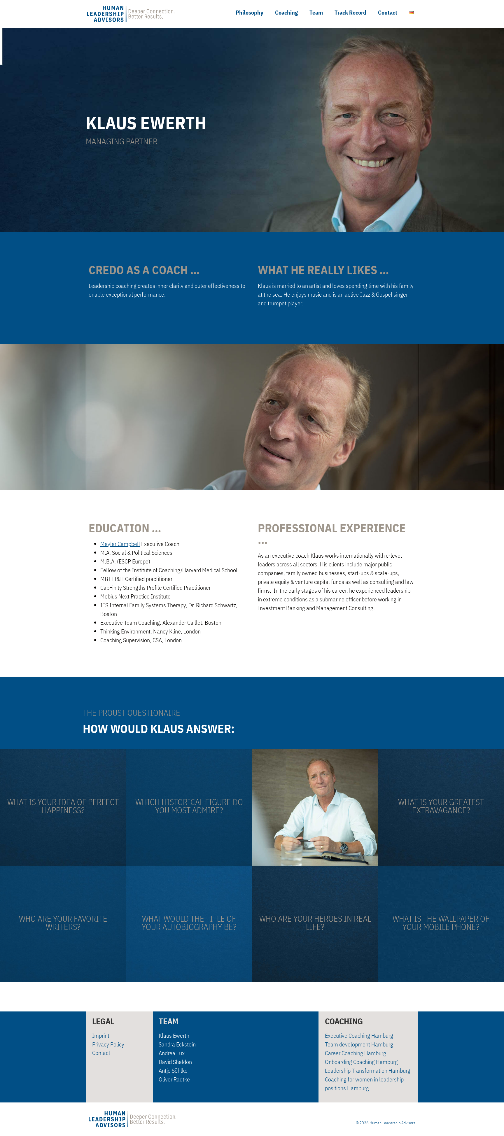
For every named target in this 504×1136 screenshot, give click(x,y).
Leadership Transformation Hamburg (367, 1070)
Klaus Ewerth (174, 1035)
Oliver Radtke (174, 1079)
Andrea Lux (172, 1053)
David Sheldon (175, 1062)
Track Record (350, 12)
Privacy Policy (108, 1044)
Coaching (286, 12)
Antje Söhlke (173, 1070)
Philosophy (249, 12)
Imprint (100, 1035)
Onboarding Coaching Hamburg (361, 1062)
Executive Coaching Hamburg (359, 1035)
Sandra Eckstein (177, 1044)
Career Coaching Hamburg (355, 1053)
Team (316, 12)
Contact (387, 12)
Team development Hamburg (359, 1044)
